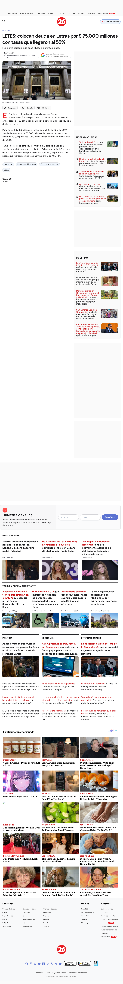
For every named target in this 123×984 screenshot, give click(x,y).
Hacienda (8, 164)
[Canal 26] (61, 950)
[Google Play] (84, 963)
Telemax (84, 919)
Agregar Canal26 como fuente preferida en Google (57, 55)
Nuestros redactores (109, 930)
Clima (4, 912)
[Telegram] (56, 964)
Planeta (46, 919)
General (6, 31)
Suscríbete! (110, 517)
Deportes (26, 912)
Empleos (104, 933)
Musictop (84, 923)
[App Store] (70, 963)
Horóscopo (6, 919)
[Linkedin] (43, 964)
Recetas (46, 923)
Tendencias (27, 926)
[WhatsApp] (52, 964)
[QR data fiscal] (96, 965)
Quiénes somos (107, 909)
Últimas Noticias (8, 909)
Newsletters (108, 937)
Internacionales (91, 638)
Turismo (46, 926)
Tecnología (6, 926)
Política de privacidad (109, 919)
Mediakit (107, 923)
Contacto (104, 912)
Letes (6, 170)
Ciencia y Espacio (50, 909)
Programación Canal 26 (110, 926)
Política (7, 638)
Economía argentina (49, 164)
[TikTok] (47, 964)
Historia (46, 916)
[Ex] (35, 964)
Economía (48, 638)
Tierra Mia (85, 916)
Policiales (5, 923)
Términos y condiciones (110, 916)
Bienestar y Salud (29, 909)
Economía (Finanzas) (26, 164)
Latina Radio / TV (87, 912)
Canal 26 (10, 53)
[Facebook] (26, 964)
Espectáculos (7, 916)
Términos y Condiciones (56, 973)
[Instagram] (31, 964)
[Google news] (60, 964)
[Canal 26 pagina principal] (61, 25)
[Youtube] (39, 964)
